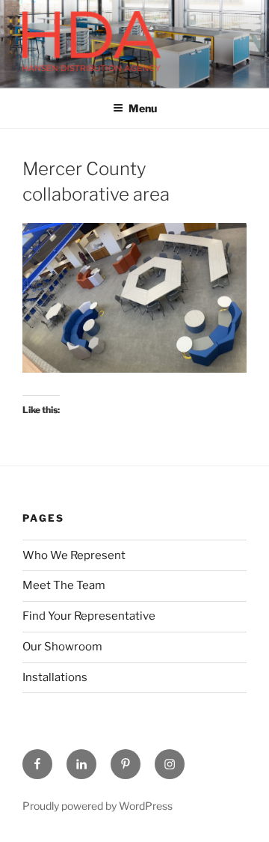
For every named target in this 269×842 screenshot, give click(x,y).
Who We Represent (74, 555)
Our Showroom (62, 646)
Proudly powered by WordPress (97, 805)
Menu (143, 108)
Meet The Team (63, 585)
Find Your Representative (88, 616)
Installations (54, 677)
